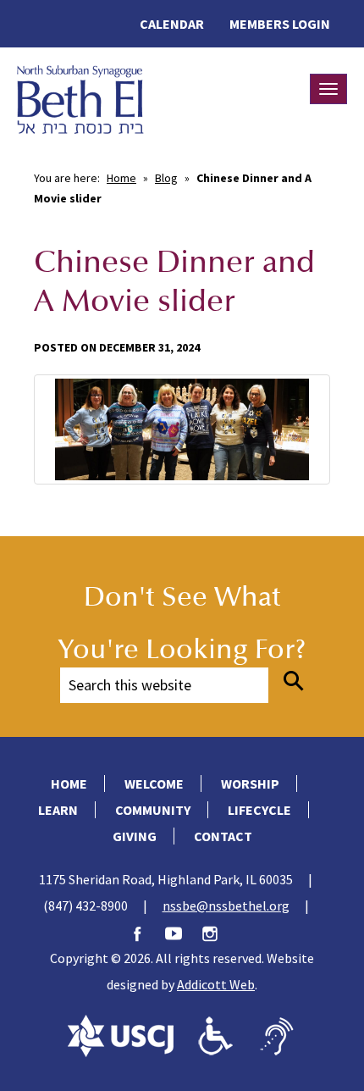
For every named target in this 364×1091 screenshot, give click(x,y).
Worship (250, 783)
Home (121, 178)
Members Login (279, 23)
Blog (166, 178)
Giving (135, 836)
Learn (58, 809)
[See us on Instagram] (218, 931)
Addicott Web (216, 984)
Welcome (154, 783)
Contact (223, 836)
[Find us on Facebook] (146, 931)
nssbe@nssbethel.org (226, 905)
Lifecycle (259, 809)
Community (152, 809)
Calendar (172, 23)
